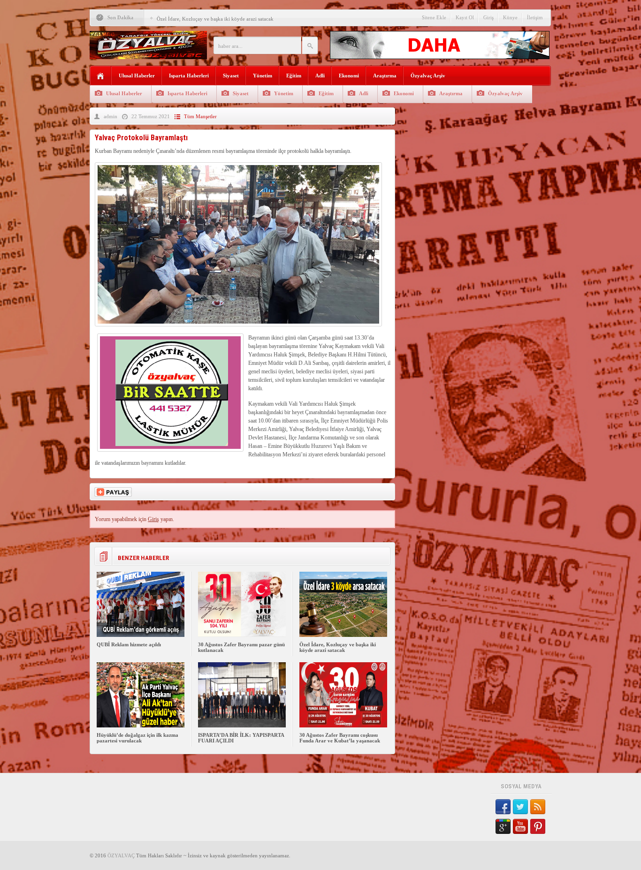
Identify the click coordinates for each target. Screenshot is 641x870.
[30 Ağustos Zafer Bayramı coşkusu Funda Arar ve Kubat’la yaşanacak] (343, 725)
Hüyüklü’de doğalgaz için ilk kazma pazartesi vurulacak (137, 737)
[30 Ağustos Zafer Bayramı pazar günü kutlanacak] (242, 635)
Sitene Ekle (434, 17)
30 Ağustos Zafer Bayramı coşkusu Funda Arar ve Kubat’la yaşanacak (339, 737)
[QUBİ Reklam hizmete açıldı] (140, 635)
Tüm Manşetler (200, 116)
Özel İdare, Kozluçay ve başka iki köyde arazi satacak (215, 19)
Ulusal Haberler (137, 75)
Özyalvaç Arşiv (428, 75)
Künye (510, 17)
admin (110, 116)
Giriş (488, 17)
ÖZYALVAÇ (121, 855)
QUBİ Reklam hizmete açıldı (129, 644)
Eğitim (293, 75)
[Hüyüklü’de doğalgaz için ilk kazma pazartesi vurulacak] (140, 725)
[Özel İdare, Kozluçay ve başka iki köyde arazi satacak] (343, 635)
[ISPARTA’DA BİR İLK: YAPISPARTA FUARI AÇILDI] (242, 725)
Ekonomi (349, 75)
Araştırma (385, 75)
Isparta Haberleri (189, 75)
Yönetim (262, 75)
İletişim (535, 17)
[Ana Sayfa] (101, 76)
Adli (320, 75)
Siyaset (231, 75)
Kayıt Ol (465, 17)
